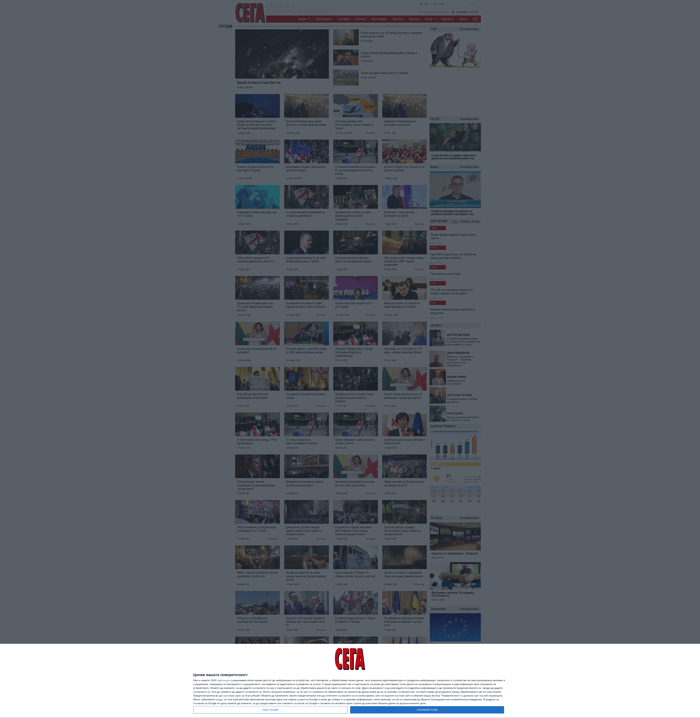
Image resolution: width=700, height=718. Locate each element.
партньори (223, 680)
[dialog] (350, 681)
